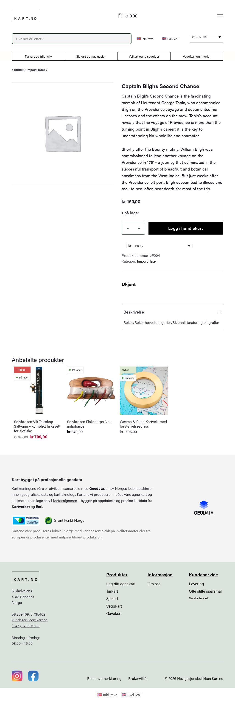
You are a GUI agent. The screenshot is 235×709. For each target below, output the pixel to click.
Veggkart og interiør (197, 56)
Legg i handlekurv (186, 228)
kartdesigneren (65, 500)
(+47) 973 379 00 (25, 625)
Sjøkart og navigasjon (91, 56)
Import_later (36, 69)
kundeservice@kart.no (30, 619)
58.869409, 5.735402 (28, 614)
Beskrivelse (133, 312)
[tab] (172, 311)
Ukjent (129, 284)
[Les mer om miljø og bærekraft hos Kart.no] (26, 521)
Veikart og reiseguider (144, 56)
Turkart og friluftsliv (38, 56)
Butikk (19, 69)
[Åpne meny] (220, 15)
